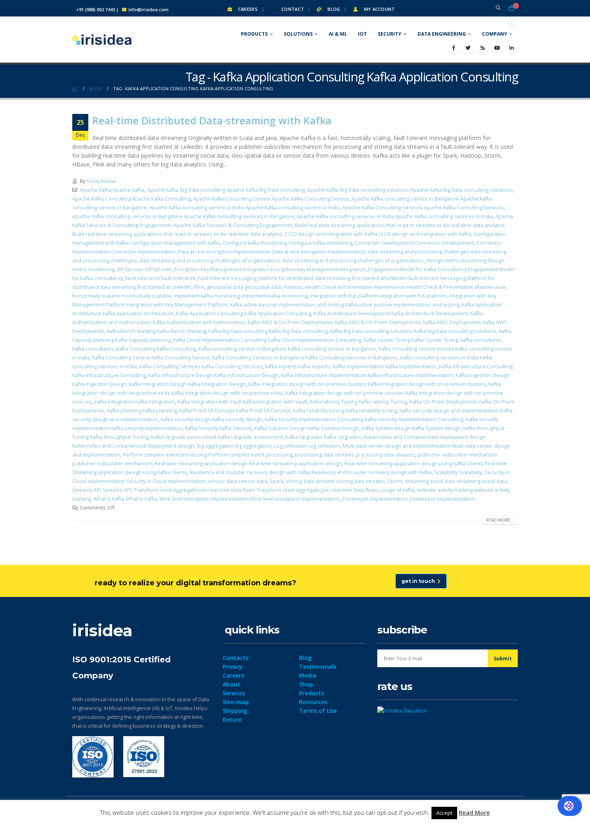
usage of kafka (397, 490)
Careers (247, 9)
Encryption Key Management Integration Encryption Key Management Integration (270, 269)
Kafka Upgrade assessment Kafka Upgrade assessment (217, 437)
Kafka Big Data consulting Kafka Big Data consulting (268, 331)
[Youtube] (497, 48)
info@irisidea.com (148, 9)
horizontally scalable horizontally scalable (121, 295)
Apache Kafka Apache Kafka (112, 190)
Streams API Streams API (101, 490)
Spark (276, 481)
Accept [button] (444, 812)
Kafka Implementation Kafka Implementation (385, 366)
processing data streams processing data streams (355, 454)
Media (307, 675)
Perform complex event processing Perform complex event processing (208, 454)
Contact (292, 9)
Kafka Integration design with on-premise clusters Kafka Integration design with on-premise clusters (367, 384)
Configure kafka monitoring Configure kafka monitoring (287, 242)
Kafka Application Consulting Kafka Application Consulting (243, 313)
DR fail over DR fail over (144, 269)
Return (232, 719)
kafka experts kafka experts (297, 366)
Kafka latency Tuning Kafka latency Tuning (358, 401)
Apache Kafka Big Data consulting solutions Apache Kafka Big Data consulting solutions (409, 190)
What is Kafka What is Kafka (125, 498)
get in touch (419, 581)
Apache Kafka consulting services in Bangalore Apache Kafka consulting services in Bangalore (183, 216)
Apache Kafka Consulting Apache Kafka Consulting (131, 198)
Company (494, 33)
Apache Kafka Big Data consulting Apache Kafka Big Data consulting (226, 190)
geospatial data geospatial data (244, 287)
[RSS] (482, 48)
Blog (333, 9)
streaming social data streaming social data (456, 481)
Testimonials (317, 666)
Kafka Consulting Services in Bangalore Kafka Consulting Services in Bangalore (305, 357)
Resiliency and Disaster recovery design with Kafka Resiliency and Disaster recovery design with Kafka (311, 472)
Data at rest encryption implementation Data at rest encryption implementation (271, 251)
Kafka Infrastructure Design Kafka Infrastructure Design (213, 375)
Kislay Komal (101, 181)
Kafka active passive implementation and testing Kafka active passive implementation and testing (344, 304)
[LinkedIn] (511, 48)
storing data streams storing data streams (335, 481)
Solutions (298, 33)
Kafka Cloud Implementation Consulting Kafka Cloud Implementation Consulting (267, 340)
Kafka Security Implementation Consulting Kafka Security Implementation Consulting (363, 419)
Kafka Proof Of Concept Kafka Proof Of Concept (235, 410)
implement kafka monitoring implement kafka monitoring (240, 295)
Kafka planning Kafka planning (142, 410)
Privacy (232, 666)
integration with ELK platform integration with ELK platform (378, 295)
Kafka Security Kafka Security (218, 428)
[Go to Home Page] (75, 88)
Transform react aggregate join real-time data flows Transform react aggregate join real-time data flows (256, 490)
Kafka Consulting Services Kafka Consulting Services (200, 366)
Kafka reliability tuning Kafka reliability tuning (345, 410)
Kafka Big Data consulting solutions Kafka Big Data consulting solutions (413, 331)
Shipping (235, 710)
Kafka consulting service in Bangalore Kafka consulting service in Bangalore (287, 348)
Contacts (235, 658)
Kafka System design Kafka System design (411, 428)
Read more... (500, 520)
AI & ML (338, 33)
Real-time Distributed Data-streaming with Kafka (212, 120)
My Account (378, 9)
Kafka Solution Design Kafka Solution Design (306, 428)
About (231, 684)
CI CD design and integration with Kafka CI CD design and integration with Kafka (378, 234)
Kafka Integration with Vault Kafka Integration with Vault (242, 401)
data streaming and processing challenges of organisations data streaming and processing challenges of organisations (281, 260)
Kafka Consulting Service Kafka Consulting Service (151, 357)
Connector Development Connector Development (414, 242)
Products (254, 33)
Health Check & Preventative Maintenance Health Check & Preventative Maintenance (405, 287)
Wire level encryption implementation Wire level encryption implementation (249, 498)
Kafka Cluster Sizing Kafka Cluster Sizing (411, 340)
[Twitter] (468, 48)
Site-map (236, 702)
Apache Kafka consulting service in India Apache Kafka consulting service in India (244, 207)
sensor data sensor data (237, 481)
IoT (362, 33)
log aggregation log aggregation (234, 445)
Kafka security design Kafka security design (211, 419)
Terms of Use (318, 710)
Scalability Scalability (458, 472)
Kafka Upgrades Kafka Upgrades (323, 437)
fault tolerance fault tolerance (161, 278)
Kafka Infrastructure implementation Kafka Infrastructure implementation (367, 375)
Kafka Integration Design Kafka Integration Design (187, 384)
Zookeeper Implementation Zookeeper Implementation (408, 498)
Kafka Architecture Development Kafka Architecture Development (390, 313)
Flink (199, 287)
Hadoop (293, 287)
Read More (474, 812)
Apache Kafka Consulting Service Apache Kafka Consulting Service (271, 198)
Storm (395, 481)
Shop (306, 684)
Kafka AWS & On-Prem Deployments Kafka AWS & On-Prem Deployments (334, 322)
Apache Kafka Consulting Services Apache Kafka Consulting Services (423, 207)
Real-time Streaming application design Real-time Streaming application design (248, 463)
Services (234, 693)
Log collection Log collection (307, 445)
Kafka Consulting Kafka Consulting (156, 348)
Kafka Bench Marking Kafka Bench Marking (156, 331)
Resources (313, 702)
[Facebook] (454, 48)
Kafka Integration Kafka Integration (134, 401)
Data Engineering (441, 33)
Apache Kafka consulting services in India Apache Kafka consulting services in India (395, 216)
